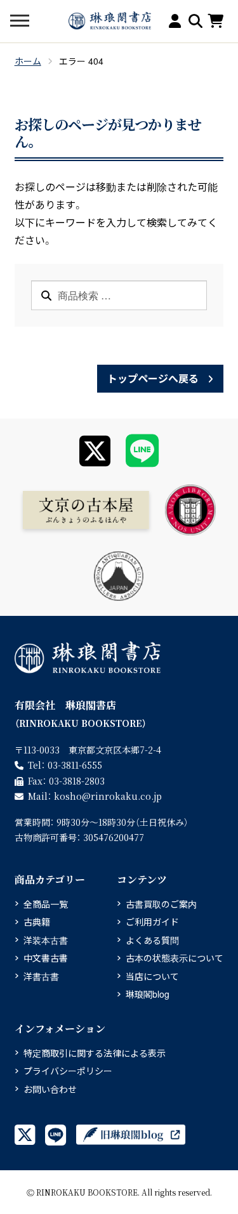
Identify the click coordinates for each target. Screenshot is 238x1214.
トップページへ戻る (153, 378)
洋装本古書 (45, 940)
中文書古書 (45, 957)
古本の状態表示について (174, 957)
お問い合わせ (50, 1089)
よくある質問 (152, 940)
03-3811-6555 (75, 765)
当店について (152, 976)
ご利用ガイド (152, 921)
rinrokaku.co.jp (108, 796)
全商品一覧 (45, 903)
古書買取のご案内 (161, 903)
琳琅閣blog (147, 994)
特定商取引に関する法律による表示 (94, 1053)
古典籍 (36, 921)
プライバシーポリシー (67, 1070)
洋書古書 (41, 976)
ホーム (28, 61)
